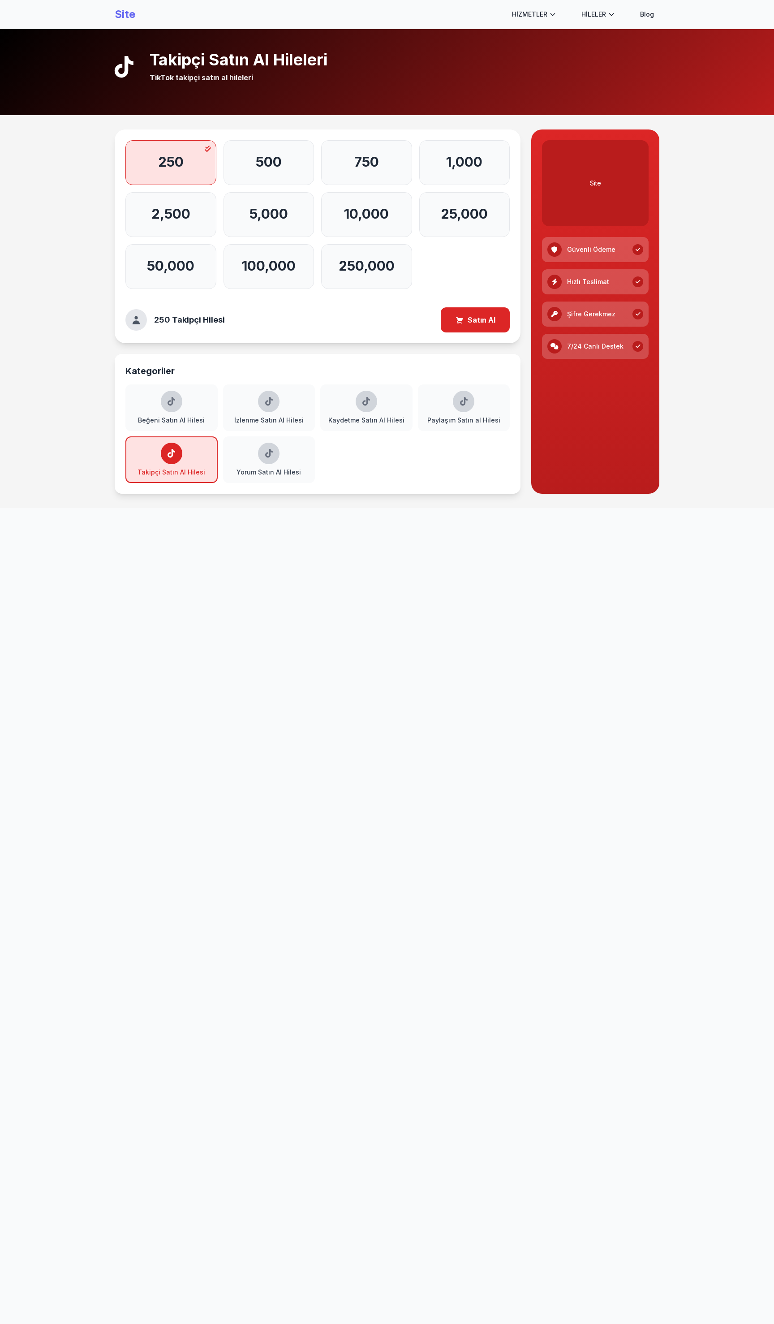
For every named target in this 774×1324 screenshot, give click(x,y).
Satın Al (481, 319)
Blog (647, 14)
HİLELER (593, 14)
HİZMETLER (529, 14)
